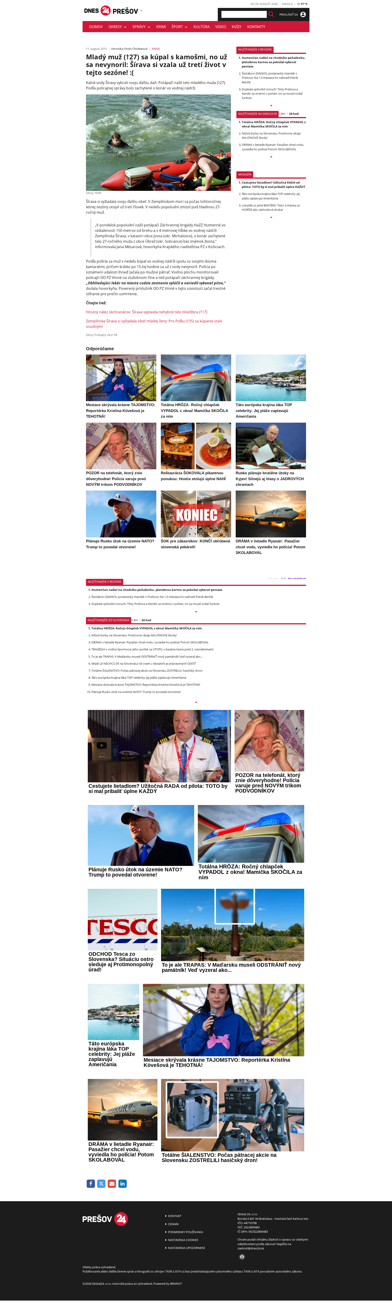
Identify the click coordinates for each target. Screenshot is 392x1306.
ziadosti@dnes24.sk (251, 1248)
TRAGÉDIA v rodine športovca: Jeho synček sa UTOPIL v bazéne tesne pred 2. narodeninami (152, 649)
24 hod (294, 114)
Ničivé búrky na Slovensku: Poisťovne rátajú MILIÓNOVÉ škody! (134, 635)
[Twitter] (101, 1184)
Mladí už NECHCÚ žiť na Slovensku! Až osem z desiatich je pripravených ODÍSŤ (143, 663)
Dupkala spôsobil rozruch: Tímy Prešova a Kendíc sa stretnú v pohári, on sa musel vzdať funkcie (272, 93)
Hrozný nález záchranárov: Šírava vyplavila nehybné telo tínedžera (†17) (146, 311)
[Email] (112, 1184)
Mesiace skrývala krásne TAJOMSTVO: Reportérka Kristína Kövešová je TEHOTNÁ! (145, 685)
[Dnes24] (126, 10)
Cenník (173, 1224)
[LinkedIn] (122, 1184)
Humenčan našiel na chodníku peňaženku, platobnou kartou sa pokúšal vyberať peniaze (273, 62)
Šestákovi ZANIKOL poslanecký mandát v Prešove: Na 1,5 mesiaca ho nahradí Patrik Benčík (270, 77)
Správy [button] (139, 26)
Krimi (161, 26)
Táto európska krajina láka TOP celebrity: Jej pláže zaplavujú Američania (271, 196)
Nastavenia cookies (182, 1240)
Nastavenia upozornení (186, 1248)
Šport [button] (178, 26)
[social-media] (241, 1257)
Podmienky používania (185, 1232)
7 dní (282, 114)
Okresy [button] (116, 26)
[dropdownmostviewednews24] (271, 157)
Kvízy (236, 26)
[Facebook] (91, 1184)
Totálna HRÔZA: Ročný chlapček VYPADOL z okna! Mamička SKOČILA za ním (274, 124)
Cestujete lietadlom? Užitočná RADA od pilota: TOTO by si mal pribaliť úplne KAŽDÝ (273, 184)
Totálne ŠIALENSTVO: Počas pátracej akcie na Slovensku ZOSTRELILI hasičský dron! (146, 671)
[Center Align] (271, 14)
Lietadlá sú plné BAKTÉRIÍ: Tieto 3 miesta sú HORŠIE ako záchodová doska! (271, 207)
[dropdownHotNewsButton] (271, 218)
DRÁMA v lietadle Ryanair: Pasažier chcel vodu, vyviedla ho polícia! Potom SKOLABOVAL (273, 147)
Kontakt (174, 1216)
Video (220, 26)
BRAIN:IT (176, 1284)
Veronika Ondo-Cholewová (129, 49)
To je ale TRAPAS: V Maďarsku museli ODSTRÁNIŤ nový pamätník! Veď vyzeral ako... (147, 656)
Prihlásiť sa (289, 14)
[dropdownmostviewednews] (271, 106)
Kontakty (256, 26)
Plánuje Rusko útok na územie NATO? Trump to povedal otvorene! (136, 692)
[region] (141, 10)
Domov (96, 26)
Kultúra (202, 26)
